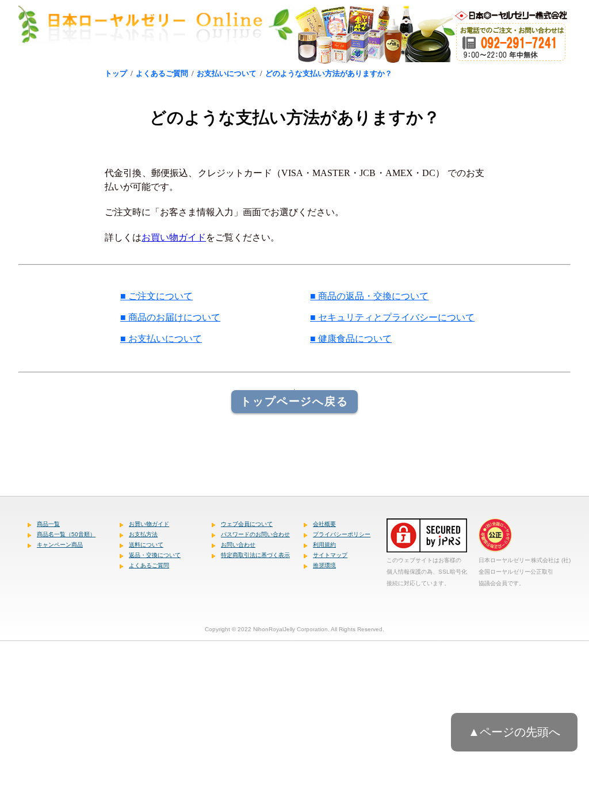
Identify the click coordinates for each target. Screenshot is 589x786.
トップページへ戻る (294, 401)
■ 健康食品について (351, 339)
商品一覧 (48, 524)
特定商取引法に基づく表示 (255, 555)
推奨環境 (324, 565)
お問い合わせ (238, 544)
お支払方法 (143, 534)
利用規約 (324, 544)
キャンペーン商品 (60, 544)
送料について (146, 544)
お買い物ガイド (173, 237)
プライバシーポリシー (341, 534)
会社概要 (324, 524)
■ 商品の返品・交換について (369, 296)
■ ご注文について (156, 296)
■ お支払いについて (161, 339)
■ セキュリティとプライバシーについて (392, 317)
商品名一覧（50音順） (66, 534)
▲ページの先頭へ (514, 732)
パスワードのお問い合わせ (255, 534)
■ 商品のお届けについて (170, 317)
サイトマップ (330, 555)
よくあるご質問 (149, 565)
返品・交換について (155, 555)
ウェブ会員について (247, 524)
